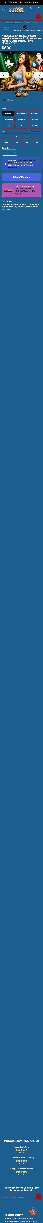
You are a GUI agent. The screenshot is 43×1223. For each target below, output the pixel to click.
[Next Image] (38, 75)
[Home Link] (16, 10)
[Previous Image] (4, 75)
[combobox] (19, 16)
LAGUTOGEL (21, 177)
